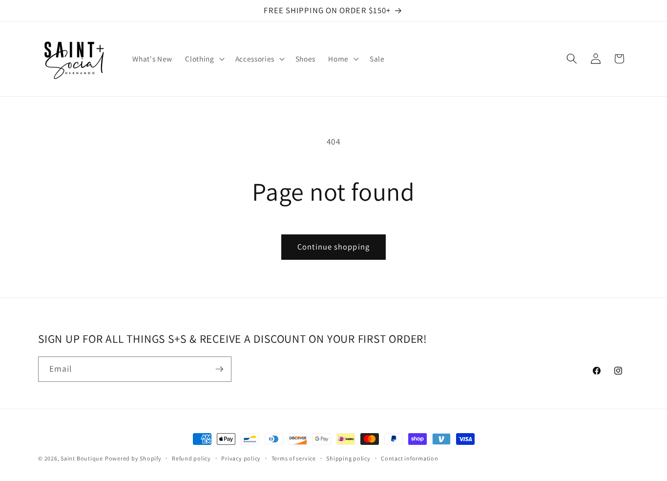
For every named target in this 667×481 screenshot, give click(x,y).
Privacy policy (241, 458)
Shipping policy (348, 458)
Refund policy (191, 458)
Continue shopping (333, 246)
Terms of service (293, 458)
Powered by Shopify (133, 458)
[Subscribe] (219, 369)
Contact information (409, 458)
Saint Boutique (82, 458)
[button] (204, 58)
